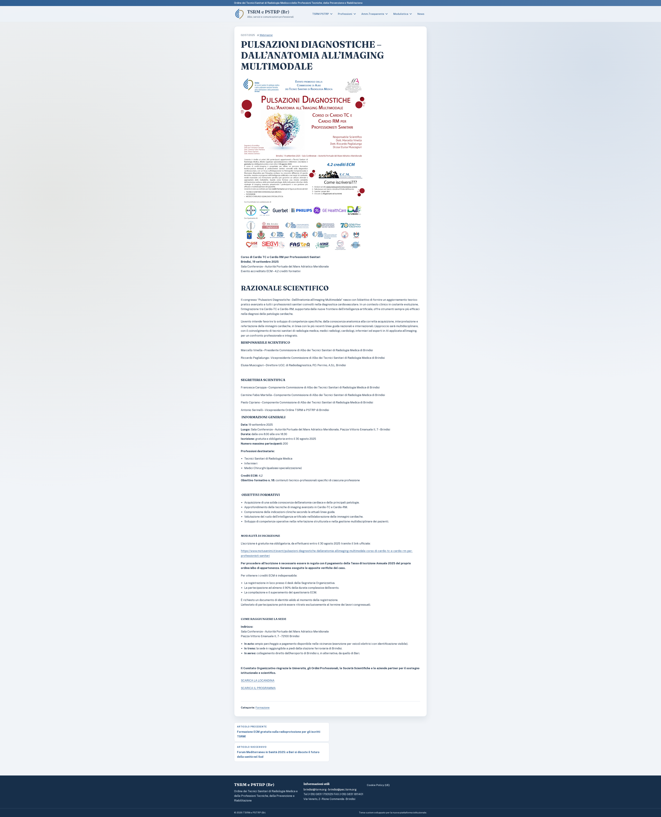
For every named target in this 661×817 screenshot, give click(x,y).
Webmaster (266, 35)
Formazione (262, 707)
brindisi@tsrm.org (315, 789)
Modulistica (400, 13)
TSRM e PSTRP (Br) (268, 12)
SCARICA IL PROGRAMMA (258, 688)
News (420, 13)
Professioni (345, 13)
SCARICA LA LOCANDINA (257, 680)
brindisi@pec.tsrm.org (342, 789)
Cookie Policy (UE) (378, 785)
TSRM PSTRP (320, 13)
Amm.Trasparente (372, 13)
